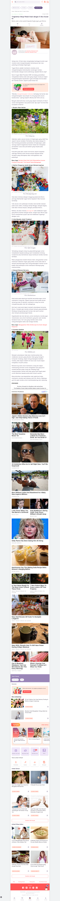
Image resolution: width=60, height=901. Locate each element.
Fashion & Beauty (35, 871)
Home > (13, 11)
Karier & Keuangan (16, 847)
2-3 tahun (24, 7)
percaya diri (30, 210)
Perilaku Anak (15, 679)
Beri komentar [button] (27, 691)
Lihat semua (44, 724)
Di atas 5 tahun (38, 7)
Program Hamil (34, 847)
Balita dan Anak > (18, 11)
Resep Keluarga (15, 871)
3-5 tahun (31, 7)
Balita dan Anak (16, 7)
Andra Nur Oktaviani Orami (31, 52)
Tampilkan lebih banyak (30, 820)
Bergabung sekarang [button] (28, 89)
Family (22, 679)
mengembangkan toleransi (25, 94)
